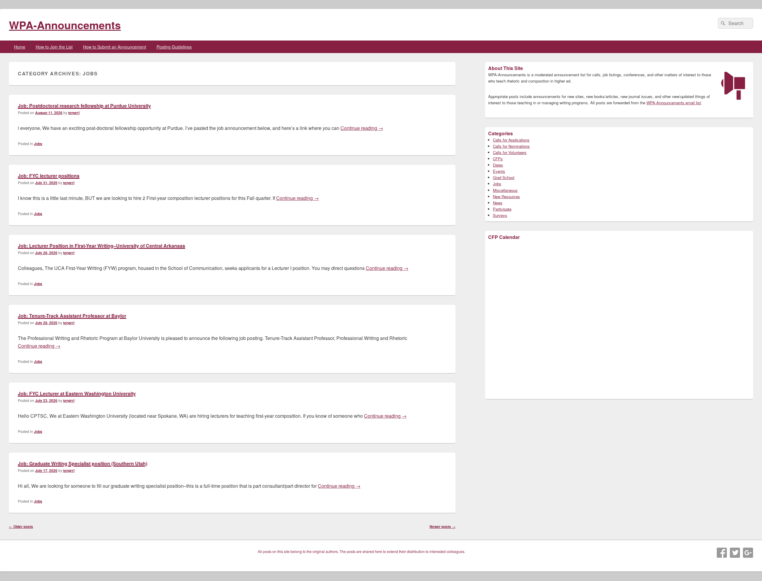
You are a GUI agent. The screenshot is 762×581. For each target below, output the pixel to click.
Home (19, 47)
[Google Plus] (748, 553)
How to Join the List (54, 47)
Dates (498, 165)
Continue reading (362, 128)
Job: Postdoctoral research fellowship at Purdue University (84, 105)
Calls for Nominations (511, 146)
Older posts (21, 526)
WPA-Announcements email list (674, 102)
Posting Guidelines (174, 47)
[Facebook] (722, 553)
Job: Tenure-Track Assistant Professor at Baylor (72, 315)
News (497, 203)
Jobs (38, 143)
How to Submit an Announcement (114, 47)
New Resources (506, 196)
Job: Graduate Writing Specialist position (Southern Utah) (82, 463)
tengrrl (73, 112)
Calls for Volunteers (510, 152)
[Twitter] (735, 553)
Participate (502, 209)
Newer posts (442, 526)
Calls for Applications (511, 140)
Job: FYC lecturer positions (48, 175)
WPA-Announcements (65, 24)
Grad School (503, 177)
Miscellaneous (505, 190)
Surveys (500, 215)
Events (499, 171)
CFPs (498, 158)
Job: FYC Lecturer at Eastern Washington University (77, 393)
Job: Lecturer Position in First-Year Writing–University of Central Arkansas (101, 245)
